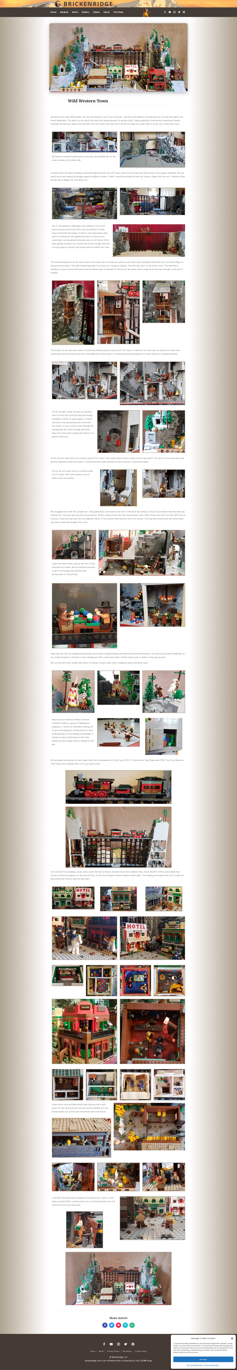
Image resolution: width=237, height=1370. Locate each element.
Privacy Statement (211, 1365)
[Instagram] (174, 12)
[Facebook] (165, 12)
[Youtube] (169, 12)
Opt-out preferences (195, 1365)
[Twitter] (179, 12)
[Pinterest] (184, 12)
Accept (203, 1359)
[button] (232, 1338)
